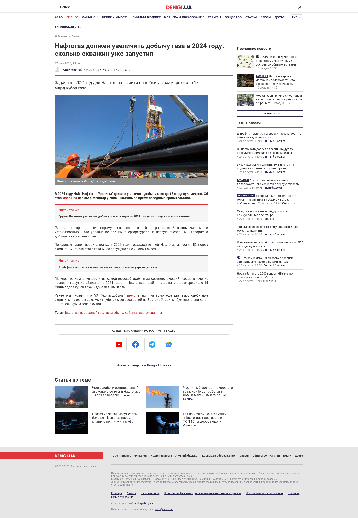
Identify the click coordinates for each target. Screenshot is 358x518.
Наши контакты (150, 493)
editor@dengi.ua (144, 503)
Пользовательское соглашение (264, 493)
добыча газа (134, 313)
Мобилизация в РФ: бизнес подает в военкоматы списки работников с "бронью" (279, 99)
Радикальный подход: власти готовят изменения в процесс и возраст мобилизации (266, 199)
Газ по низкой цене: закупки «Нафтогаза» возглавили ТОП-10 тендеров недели (205, 417)
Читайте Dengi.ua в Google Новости (143, 365)
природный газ (91, 313)
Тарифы (214, 17)
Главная (63, 36)
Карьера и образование (184, 17)
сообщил (70, 198)
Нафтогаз (71, 313)
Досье (279, 17)
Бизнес (72, 17)
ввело (130, 295)
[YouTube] (119, 344)
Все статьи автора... (116, 69)
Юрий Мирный (72, 69)
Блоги (266, 17)
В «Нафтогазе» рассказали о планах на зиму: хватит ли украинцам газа (108, 267)
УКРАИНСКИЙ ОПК (68, 26)
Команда (116, 493)
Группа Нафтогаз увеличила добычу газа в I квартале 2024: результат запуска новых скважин (124, 216)
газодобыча (114, 313)
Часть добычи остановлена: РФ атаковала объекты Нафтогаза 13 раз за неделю (116, 391)
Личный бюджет (146, 17)
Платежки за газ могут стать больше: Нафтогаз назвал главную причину (114, 417)
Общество (233, 17)
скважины (154, 313)
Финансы (90, 17)
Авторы (131, 493)
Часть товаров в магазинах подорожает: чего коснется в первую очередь (275, 80)
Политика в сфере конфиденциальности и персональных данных (202, 493)
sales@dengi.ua (164, 509)
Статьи (251, 17)
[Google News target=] (168, 344)
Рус (295, 17)
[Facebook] (135, 344)
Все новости (270, 113)
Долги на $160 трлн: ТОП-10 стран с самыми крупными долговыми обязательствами (277, 60)
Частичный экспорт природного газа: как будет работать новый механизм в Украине (208, 391)
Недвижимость (115, 17)
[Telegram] (152, 344)
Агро (59, 17)
